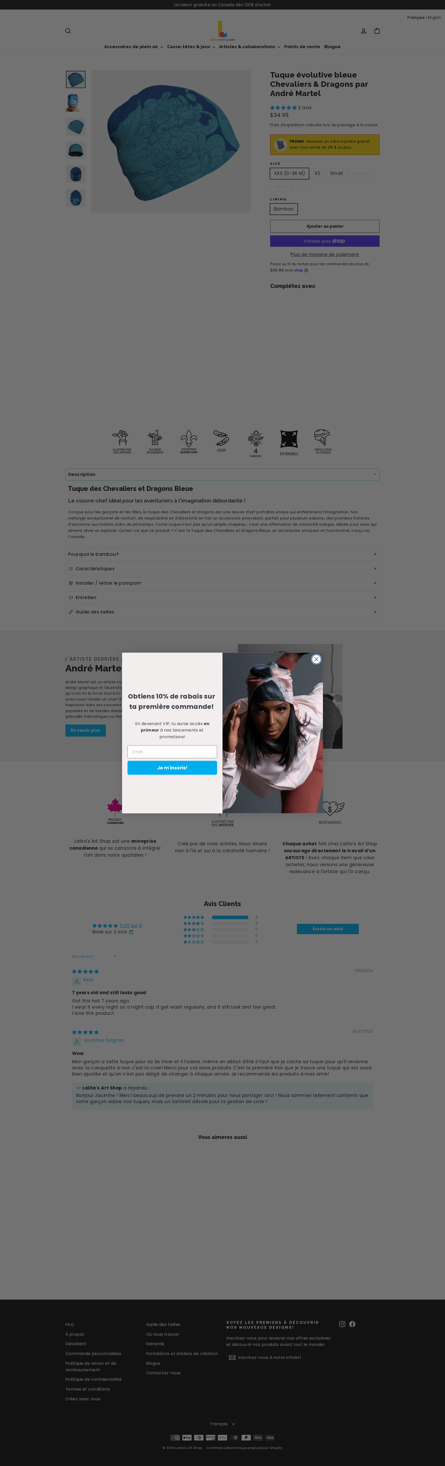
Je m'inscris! (172, 767)
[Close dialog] (316, 659)
